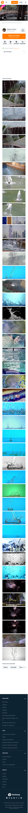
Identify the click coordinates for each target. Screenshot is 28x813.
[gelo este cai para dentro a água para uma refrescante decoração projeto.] (13, 566)
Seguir (23, 30)
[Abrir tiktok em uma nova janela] (15, 807)
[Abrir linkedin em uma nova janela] (11, 807)
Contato (4, 768)
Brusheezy (5, 709)
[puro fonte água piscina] (13, 334)
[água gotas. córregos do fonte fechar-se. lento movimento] (13, 266)
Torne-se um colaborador (8, 774)
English (4, 783)
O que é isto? (16, 48)
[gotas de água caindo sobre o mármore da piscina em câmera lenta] (13, 168)
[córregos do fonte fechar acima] (13, 127)
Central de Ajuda (6, 766)
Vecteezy (4, 712)
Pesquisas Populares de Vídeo (9, 757)
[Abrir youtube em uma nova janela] (20, 807)
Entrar (21, 2)
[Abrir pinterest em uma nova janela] (13, 807)
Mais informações (7, 51)
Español (4, 785)
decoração (13, 675)
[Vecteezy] (2, 2)
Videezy (4, 715)
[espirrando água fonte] (13, 140)
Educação (4, 720)
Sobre (3, 771)
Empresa (4, 717)
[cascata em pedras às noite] (13, 593)
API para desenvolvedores (8, 723)
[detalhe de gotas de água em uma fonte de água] (13, 252)
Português (5, 788)
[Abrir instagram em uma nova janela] (8, 807)
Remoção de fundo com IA (9, 730)
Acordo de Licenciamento (8, 742)
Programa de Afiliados (7, 747)
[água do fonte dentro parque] (13, 99)
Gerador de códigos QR (8, 733)
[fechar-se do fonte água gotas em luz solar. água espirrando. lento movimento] (13, 154)
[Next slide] (22, 675)
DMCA (3, 744)
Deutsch (4, 791)
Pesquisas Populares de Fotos (9, 754)
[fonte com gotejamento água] (13, 86)
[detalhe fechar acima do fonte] (13, 113)
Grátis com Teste (14, 36)
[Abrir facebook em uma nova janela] (6, 807)
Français (4, 793)
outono (6, 675)
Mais (3, 796)
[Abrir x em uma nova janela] (18, 807)
